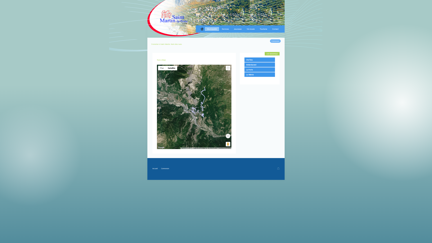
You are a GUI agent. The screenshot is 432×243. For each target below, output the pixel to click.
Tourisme (263, 29)
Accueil (155, 168)
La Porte (249, 70)
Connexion (275, 41)
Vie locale (251, 29)
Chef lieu (249, 60)
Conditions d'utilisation (225, 148)
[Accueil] (202, 29)
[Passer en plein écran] (228, 68)
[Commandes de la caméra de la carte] (228, 136)
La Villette (250, 74)
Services (225, 29)
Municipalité (212, 29)
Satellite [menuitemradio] (171, 68)
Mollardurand (251, 65)
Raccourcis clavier (186, 148)
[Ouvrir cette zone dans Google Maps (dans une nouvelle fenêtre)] (161, 147)
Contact (275, 29)
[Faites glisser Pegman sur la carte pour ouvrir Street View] (228, 144)
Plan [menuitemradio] (162, 68)
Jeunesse (238, 29)
